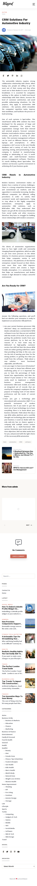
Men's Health (10, 770)
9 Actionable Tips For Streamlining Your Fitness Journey (11, 638)
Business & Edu (8, 679)
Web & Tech (10, 834)
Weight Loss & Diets (13, 779)
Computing (10, 814)
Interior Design (11, 798)
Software (9, 831)
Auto (4, 442)
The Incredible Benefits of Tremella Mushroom (24, 505)
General (5, 619)
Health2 (4, 748)
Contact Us (6, 590)
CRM (20, 442)
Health (5, 649)
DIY (7, 789)
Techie (4, 812)
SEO (7, 825)
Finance (5, 694)
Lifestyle (5, 806)
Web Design (10, 837)
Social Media (7, 604)
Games (8, 820)
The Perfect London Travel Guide (11, 667)
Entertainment (7, 734)
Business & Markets (13, 720)
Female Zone (10, 756)
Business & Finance (9, 731)
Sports (4, 809)
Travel (5, 664)
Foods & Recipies (21, 500)
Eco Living (9, 792)
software (28, 442)
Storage (8, 801)
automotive (12, 442)
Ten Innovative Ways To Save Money (12, 697)
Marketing (9, 729)
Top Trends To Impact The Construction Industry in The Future (12, 682)
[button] (34, 4)
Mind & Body (10, 773)
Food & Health (7, 740)
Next (28, 525)
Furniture (9, 795)
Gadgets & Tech (11, 817)
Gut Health (9, 764)
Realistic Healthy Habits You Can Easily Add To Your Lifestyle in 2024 (12, 653)
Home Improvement (9, 784)
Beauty (8, 750)
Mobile (8, 822)
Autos (4, 12)
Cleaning (9, 787)
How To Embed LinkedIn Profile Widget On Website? (12, 608)
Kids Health (10, 767)
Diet (7, 753)
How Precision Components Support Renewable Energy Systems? (11, 623)
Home (4, 593)
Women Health (11, 781)
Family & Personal (8, 737)
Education (9, 723)
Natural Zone (10, 776)
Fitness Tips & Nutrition (12, 634)
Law (3, 803)
